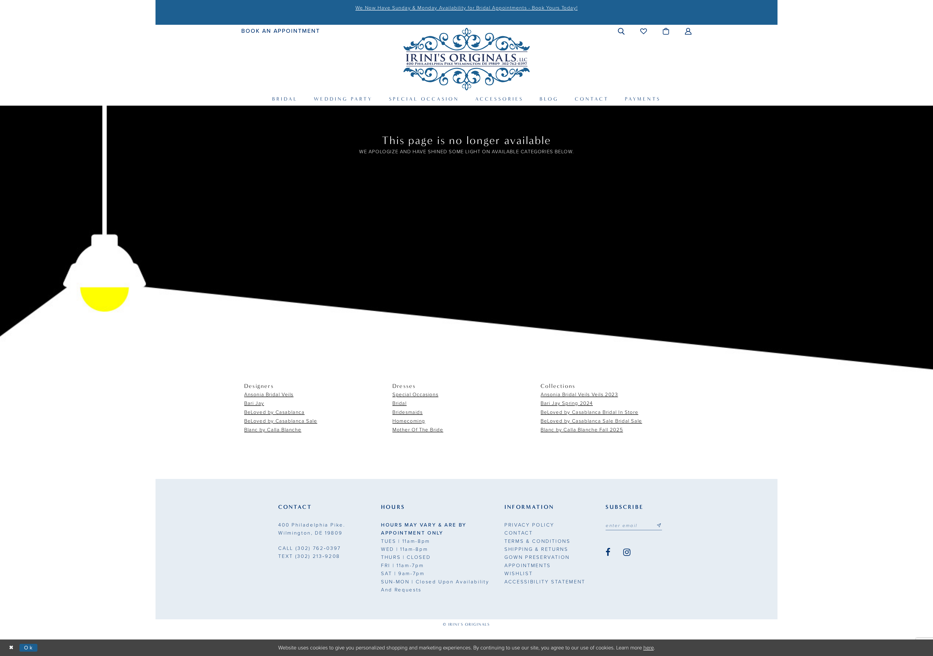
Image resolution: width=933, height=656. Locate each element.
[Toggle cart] (666, 31)
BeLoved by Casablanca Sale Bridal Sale (591, 421)
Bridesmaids (407, 412)
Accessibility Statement (544, 582)
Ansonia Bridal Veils (269, 395)
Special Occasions (415, 395)
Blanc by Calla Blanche (272, 430)
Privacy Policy (529, 525)
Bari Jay (254, 403)
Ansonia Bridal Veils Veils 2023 (579, 395)
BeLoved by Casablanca (274, 412)
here (648, 648)
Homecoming (408, 421)
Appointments (527, 565)
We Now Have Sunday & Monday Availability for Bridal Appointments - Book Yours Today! (466, 8)
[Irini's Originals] (466, 59)
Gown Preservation (537, 557)
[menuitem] (281, 31)
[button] (622, 31)
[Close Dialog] (11, 648)
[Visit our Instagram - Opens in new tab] (627, 552)
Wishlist (518, 574)
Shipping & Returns (536, 549)
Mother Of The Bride (417, 430)
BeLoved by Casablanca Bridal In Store (589, 412)
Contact (518, 533)
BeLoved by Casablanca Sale (280, 421)
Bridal (399, 403)
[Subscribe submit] (659, 525)
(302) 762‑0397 (309, 548)
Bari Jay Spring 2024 (567, 403)
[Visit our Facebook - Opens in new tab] (607, 552)
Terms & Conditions (537, 541)
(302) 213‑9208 (309, 556)
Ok (29, 648)
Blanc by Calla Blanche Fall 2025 (582, 430)
